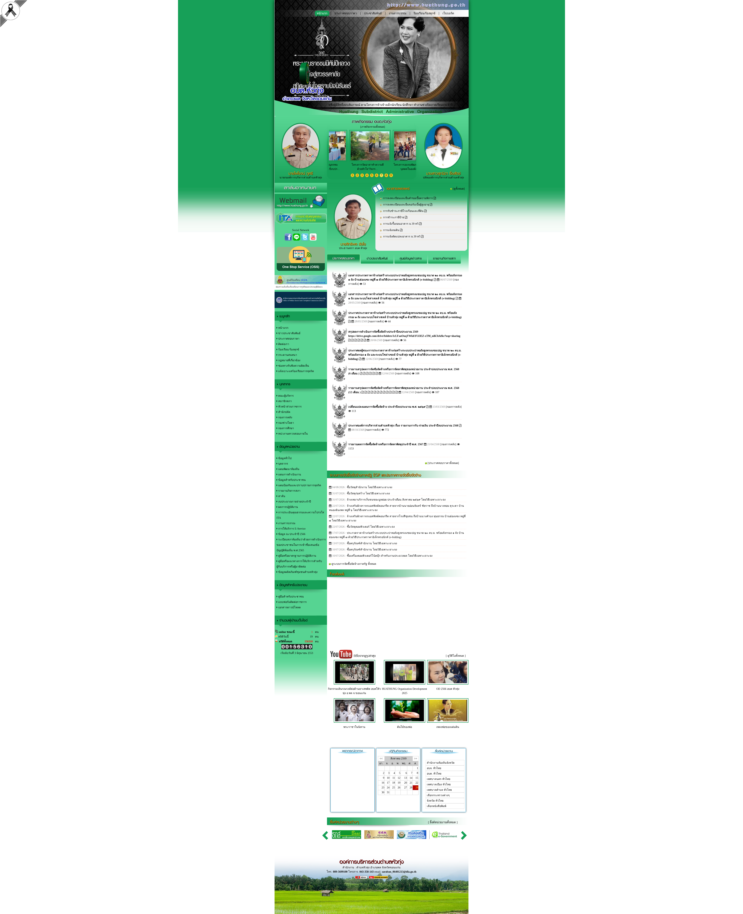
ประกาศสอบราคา (346, 13)
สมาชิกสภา (284, 401)
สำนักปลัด (283, 412)
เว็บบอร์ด (448, 13)
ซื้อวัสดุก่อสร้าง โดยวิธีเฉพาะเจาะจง (368, 493)
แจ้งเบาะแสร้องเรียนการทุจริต (295, 371)
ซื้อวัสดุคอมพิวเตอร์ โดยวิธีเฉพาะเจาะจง (371, 526)
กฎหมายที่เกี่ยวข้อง (288, 360)
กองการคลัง (284, 417)
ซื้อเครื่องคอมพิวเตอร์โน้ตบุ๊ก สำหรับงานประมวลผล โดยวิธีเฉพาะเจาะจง (389, 555)
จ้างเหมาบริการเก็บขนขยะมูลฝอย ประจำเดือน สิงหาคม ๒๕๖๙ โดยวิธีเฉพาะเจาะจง (396, 499)
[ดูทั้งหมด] (459, 188)
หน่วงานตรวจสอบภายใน (292, 433)
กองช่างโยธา (285, 422)
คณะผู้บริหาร (285, 395)
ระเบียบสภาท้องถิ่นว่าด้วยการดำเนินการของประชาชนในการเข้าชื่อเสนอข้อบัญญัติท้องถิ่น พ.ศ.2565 (301, 545)
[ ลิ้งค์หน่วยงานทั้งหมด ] (443, 822)
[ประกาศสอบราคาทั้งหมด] (443, 463)
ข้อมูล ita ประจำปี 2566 (291, 534)
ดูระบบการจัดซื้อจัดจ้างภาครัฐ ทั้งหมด (353, 563)
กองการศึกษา (285, 428)
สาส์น (281, 496)
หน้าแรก (282, 327)
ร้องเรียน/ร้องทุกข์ (424, 13)
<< (381, 758)
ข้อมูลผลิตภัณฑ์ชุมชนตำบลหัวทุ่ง (297, 572)
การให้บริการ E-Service (291, 528)
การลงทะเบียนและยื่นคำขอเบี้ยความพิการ (408, 198)
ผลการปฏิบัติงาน (287, 507)
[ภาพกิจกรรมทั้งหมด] (372, 126)
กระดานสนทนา (287, 354)
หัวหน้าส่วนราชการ (289, 406)
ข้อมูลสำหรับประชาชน (291, 479)
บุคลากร (282, 463)
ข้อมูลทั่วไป (284, 458)
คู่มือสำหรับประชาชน (290, 596)
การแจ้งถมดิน (391, 230)
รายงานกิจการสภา (288, 490)
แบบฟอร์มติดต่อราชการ (292, 602)
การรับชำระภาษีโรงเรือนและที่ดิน (403, 211)
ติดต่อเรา (323, 16)
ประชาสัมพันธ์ (373, 13)
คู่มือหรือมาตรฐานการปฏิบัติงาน (296, 555)
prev (325, 835)
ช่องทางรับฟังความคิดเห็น (293, 365)
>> (415, 758)
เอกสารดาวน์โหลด (289, 607)
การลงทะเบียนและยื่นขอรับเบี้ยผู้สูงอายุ (406, 204)
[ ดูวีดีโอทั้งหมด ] (456, 655)
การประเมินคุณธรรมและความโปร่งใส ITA (300, 515)
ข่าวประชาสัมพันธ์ (288, 333)
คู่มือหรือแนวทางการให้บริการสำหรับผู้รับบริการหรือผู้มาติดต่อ (299, 564)
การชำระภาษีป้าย (394, 217)
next (464, 835)
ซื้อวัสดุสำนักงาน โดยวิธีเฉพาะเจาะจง (369, 487)
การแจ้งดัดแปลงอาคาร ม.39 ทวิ (402, 236)
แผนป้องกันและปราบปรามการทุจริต (299, 485)
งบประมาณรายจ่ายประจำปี (294, 501)
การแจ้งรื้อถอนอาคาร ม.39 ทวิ (401, 223)
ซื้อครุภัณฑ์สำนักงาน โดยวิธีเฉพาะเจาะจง (372, 543)
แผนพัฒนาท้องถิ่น (288, 469)
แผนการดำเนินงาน (289, 474)
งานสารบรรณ (397, 13)
